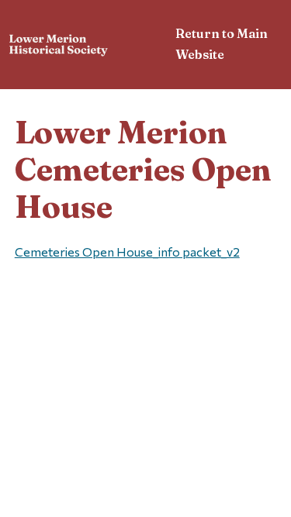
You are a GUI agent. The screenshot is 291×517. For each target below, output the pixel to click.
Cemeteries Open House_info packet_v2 (127, 251)
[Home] (58, 46)
